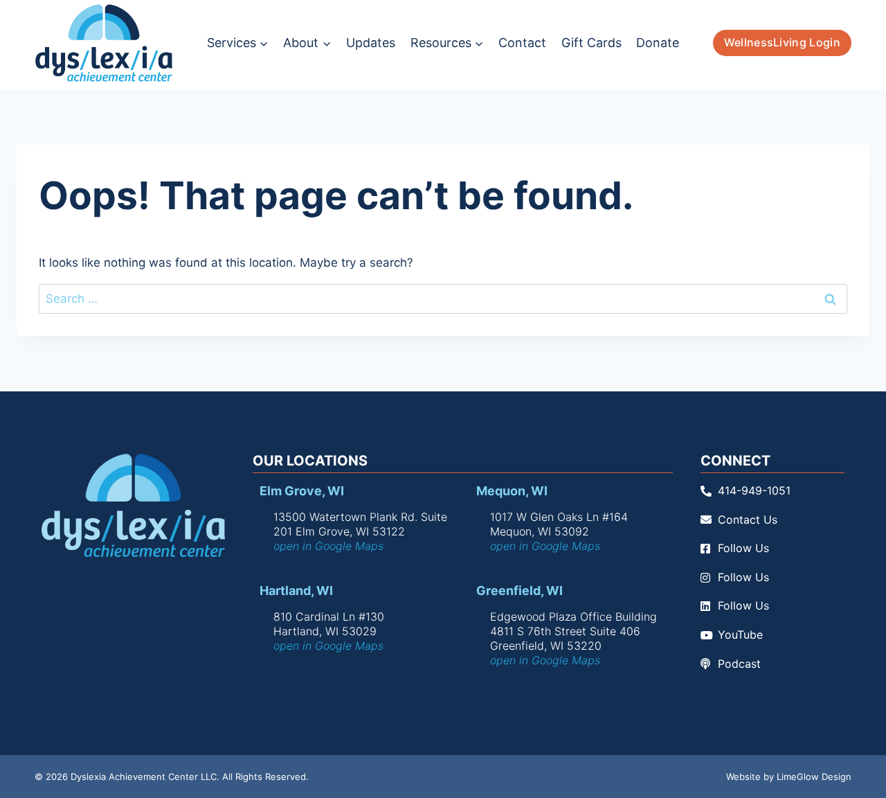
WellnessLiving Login (782, 42)
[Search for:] (443, 298)
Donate (657, 42)
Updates (370, 42)
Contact (522, 42)
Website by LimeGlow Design (788, 776)
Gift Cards (591, 42)
